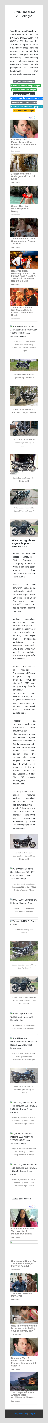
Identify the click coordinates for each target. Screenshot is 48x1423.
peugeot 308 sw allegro (24, 81)
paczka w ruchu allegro (24, 94)
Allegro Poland (20, 1414)
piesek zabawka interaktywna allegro (27, 98)
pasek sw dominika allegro (24, 90)
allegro (31, 1414)
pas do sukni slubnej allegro (24, 102)
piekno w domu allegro (24, 110)
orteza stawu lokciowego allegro (25, 86)
